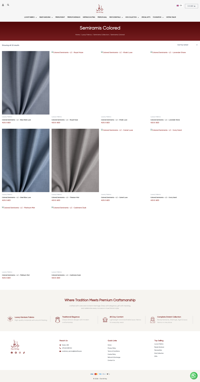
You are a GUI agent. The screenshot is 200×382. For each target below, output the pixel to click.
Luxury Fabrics (86, 34)
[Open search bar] (8, 5)
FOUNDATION (157, 17)
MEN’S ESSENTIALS (115, 17)
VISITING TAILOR (171, 17)
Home (77, 34)
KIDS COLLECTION (131, 17)
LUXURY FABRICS (29, 17)
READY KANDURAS (44, 17)
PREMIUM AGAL (102, 17)
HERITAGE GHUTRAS (89, 17)
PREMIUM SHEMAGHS (73, 17)
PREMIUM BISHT (60, 17)
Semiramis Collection (101, 34)
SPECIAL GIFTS (146, 17)
